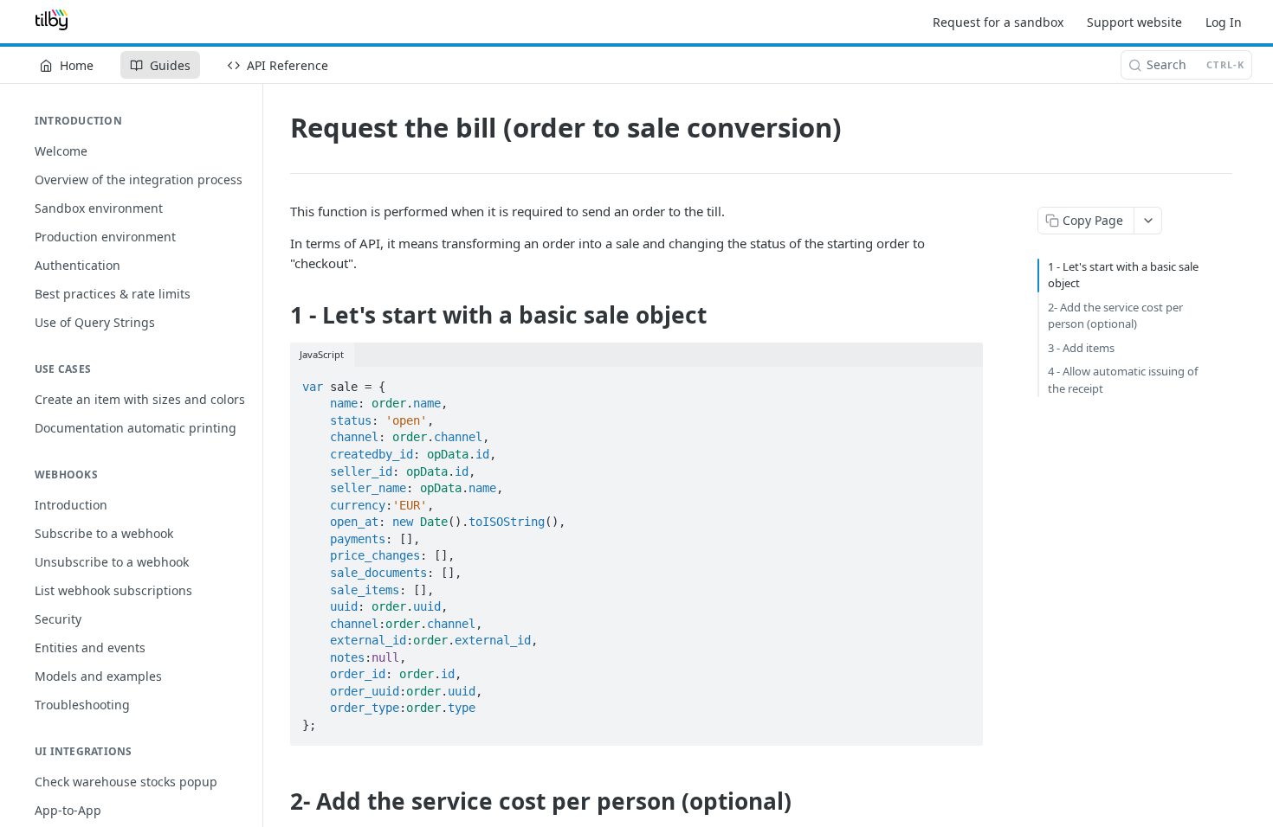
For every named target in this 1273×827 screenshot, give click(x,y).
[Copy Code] (962, 381)
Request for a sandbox (998, 22)
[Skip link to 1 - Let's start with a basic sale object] (278, 315)
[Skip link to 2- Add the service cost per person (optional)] (278, 801)
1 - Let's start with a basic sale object (1123, 275)
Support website (1134, 22)
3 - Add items (1081, 348)
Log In (1223, 22)
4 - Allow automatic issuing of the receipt (1123, 379)
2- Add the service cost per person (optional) (1115, 315)
